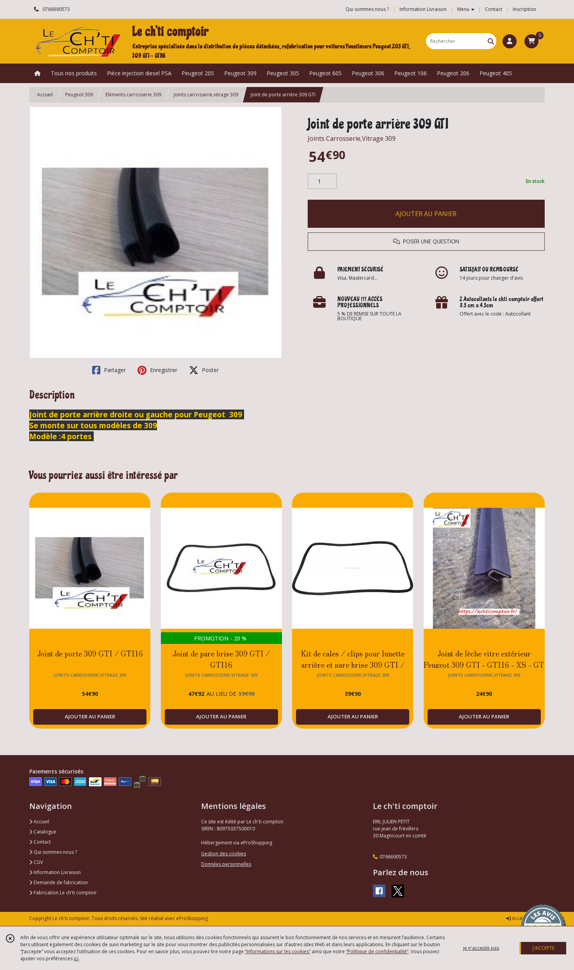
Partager (114, 370)
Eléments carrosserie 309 (133, 94)
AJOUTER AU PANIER (426, 213)
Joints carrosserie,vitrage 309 (206, 94)
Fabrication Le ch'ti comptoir (64, 892)
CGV (37, 862)
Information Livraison (56, 872)
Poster (209, 370)
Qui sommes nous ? (54, 852)
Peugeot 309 (79, 94)
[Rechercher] (491, 41)
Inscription (524, 9)
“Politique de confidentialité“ (377, 951)
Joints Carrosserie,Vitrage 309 (352, 138)
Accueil (45, 94)
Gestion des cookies (223, 853)
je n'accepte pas (481, 948)
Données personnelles (226, 864)
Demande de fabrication (60, 882)
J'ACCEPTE (543, 948)
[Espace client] (509, 41)
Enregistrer (162, 370)
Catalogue (44, 831)
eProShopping (192, 918)
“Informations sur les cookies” (277, 951)
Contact (493, 9)
